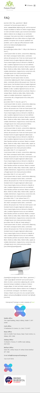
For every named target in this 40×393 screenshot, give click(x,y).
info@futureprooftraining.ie (17, 355)
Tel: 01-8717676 (9, 359)
